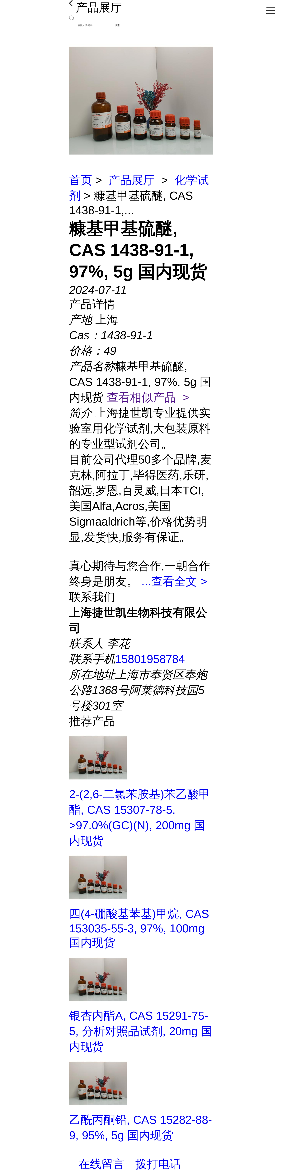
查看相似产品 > (148, 397)
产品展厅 (132, 180)
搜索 (117, 25)
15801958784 (150, 659)
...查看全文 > (174, 581)
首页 (80, 180)
